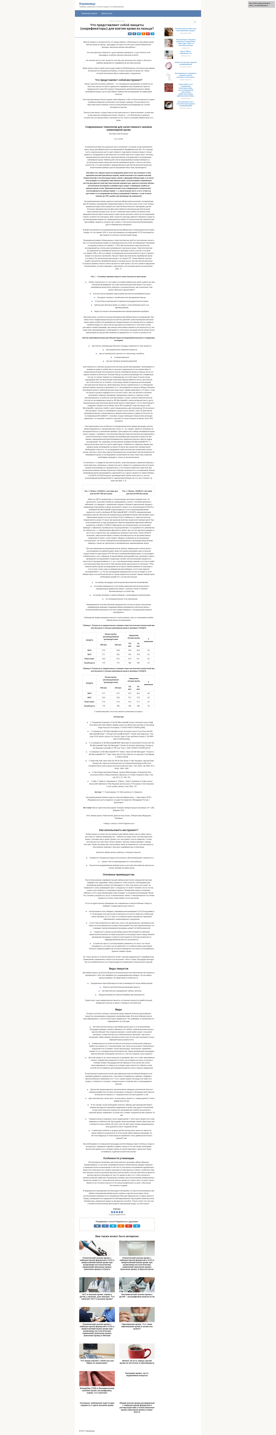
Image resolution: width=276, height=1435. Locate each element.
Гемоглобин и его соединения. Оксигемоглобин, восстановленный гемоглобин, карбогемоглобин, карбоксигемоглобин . (186, 90)
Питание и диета (186, 67)
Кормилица (87, 3)
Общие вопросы (185, 80)
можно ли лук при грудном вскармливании (186, 63)
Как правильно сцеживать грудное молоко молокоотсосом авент (186, 75)
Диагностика (106, 13)
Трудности (186, 48)
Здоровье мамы (185, 33)
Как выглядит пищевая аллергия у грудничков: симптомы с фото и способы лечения (185, 42)
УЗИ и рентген (186, 56)
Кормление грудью (89, 13)
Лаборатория (185, 98)
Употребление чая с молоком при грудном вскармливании (186, 104)
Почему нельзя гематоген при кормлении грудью (185, 30)
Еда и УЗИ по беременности (186, 52)
